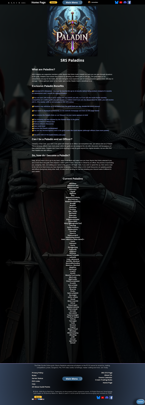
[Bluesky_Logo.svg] (116, 2)
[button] (53, 2)
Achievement (53, 128)
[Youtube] (121, 2)
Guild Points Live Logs (57, 135)
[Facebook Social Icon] (129, 2)
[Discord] (125, 2)
